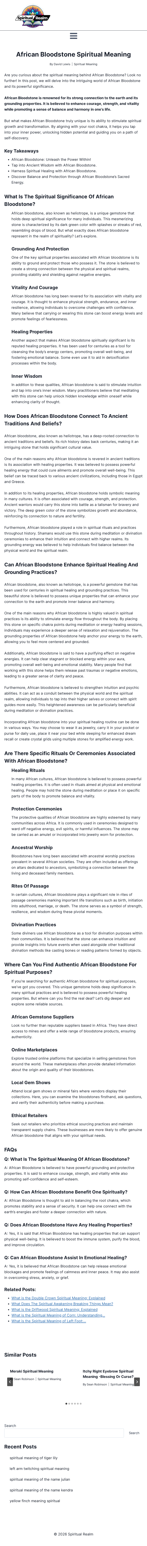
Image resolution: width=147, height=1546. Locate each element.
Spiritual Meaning (85, 64)
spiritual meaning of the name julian (40, 1479)
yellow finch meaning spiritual (35, 1501)
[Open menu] (73, 36)
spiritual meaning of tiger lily (34, 1458)
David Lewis (62, 64)
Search (10, 1426)
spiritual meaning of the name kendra (41, 1490)
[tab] (66, 1404)
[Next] (137, 1382)
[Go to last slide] (10, 1382)
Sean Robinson (24, 1379)
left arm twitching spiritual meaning (39, 1469)
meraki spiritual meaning (31, 1371)
